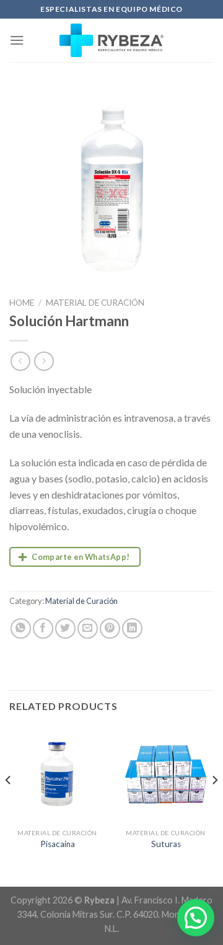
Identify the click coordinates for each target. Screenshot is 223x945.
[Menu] (16, 40)
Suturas (166, 844)
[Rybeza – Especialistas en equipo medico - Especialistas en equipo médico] (111, 40)
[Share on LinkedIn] (132, 628)
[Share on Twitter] (65, 628)
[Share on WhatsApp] (21, 628)
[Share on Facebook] (43, 628)
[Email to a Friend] (87, 628)
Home (21, 303)
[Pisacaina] (57, 774)
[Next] (214, 805)
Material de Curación (95, 303)
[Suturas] (166, 774)
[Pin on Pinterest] (110, 628)
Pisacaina (57, 844)
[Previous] (8, 805)
